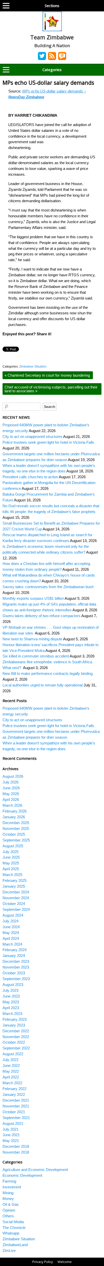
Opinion (9, 1210)
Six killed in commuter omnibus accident (36, 656)
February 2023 (15, 1019)
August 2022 (13, 1054)
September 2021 (16, 1118)
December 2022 (16, 1031)
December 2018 (16, 1146)
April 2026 (11, 799)
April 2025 (11, 869)
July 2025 (10, 852)
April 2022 (11, 1077)
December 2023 (16, 961)
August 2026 (13, 776)
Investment (12, 1187)
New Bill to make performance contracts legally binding (48, 673)
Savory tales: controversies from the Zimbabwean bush (48, 587)
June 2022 (11, 1065)
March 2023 (12, 1013)
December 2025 (16, 823)
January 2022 (14, 1094)
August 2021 (13, 1123)
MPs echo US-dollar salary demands (48, 82)
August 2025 (13, 846)
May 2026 (11, 794)
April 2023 (11, 1008)
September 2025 (16, 840)
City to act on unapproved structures (32, 436)
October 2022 (14, 1042)
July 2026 (10, 782)
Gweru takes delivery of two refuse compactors (42, 616)
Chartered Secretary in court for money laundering (48, 375)
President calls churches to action (30, 477)
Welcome (65, 1261)
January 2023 (14, 1025)
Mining (8, 1193)
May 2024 (11, 932)
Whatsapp (11, 1233)
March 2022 (12, 1083)
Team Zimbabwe (52, 37)
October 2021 (14, 1112)
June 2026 (11, 788)
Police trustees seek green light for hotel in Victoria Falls (48, 442)
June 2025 (11, 857)
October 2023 (14, 973)
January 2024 (14, 955)
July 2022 (10, 1060)
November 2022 (16, 1037)
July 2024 (10, 921)
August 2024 (13, 915)
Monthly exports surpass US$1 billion (33, 598)
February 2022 (15, 1089)
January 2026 (14, 817)
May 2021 (11, 1140)
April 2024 (11, 938)
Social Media (13, 1222)
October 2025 (14, 834)
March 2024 (12, 944)
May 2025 (11, 863)
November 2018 (16, 1152)
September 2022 (16, 1048)
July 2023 (10, 990)
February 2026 (15, 811)
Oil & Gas (11, 1204)
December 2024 (16, 892)
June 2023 (11, 996)
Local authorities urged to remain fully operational (43, 685)
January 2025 (14, 886)
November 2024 (16, 898)
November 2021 (16, 1106)
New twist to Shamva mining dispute (32, 639)
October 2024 (14, 903)
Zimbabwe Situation (32, 366)
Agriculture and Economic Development (35, 1169)
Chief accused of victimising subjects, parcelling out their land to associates (51, 389)
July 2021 (10, 1129)
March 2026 (12, 805)
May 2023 (11, 1002)
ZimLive (9, 1250)
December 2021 (16, 1100)
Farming (9, 1181)
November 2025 (16, 828)
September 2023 (16, 979)
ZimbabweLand (15, 1245)
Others (8, 1216)
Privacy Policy (42, 1261)
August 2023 (13, 984)
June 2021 (11, 1135)
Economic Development (22, 1175)
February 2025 (15, 880)
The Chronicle (14, 1227)
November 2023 (16, 967)
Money (8, 1198)
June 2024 (11, 927)
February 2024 (15, 950)
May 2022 (11, 1071)
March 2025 (12, 874)
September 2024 (16, 909)
